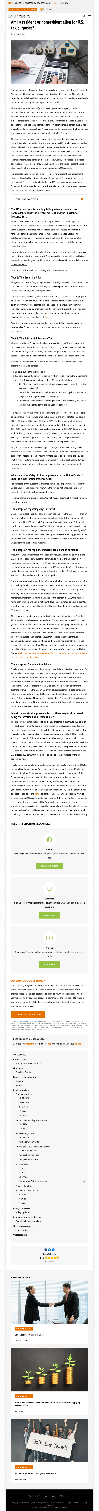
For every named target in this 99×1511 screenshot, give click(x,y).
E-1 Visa (22, 1168)
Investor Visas (22, 1164)
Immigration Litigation (28, 1155)
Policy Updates (23, 1212)
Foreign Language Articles (25, 1077)
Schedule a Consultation (85, 1495)
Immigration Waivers (28, 1159)
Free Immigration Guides (85, 1489)
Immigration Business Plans (29, 1063)
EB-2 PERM (23, 1098)
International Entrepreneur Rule (51, 1181)
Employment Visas (24, 1094)
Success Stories (20, 1230)
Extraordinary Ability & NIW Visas (31, 1120)
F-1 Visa (22, 1203)
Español (19, 1081)
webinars (29, 1044)
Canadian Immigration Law (28, 1221)
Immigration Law (21, 1090)
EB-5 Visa (22, 1177)
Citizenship (23, 1137)
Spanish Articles (23, 1186)
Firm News (18, 1068)
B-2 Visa (22, 1199)
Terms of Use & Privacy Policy (57, 1507)
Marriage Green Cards (28, 1142)
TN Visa (22, 1115)
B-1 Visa (22, 1194)
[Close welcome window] (96, 1461)
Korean (19, 1085)
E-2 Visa (22, 1172)
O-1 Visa (22, 1128)
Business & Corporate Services (82, 1477)
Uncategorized (20, 1235)
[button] (89, 16)
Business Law (19, 1059)
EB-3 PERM (23, 1102)
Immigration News (21, 1208)
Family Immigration (25, 1133)
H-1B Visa (23, 1107)
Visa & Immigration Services (83, 1470)
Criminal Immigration (28, 1150)
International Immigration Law (27, 1217)
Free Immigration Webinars (83, 1483)
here (46, 317)
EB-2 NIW (22, 1124)
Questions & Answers (23, 1226)
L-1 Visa (22, 1111)
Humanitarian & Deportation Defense (33, 1147)
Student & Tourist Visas (27, 1190)
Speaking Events (23, 1072)
